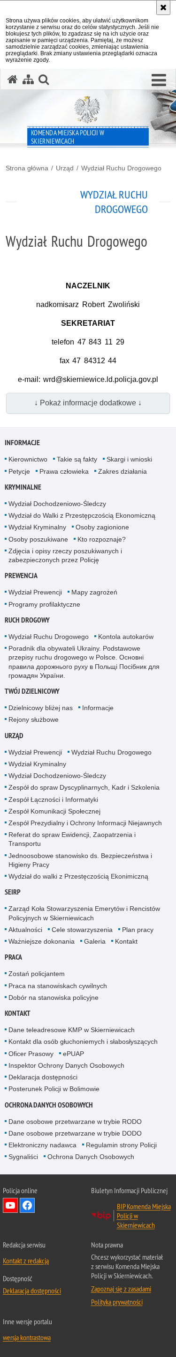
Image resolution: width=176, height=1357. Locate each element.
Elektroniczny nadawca (42, 1145)
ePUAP (73, 1053)
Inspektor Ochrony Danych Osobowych (66, 1065)
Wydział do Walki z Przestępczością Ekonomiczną (81, 515)
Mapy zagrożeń (94, 592)
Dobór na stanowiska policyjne (53, 997)
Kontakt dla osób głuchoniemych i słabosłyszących (83, 1041)
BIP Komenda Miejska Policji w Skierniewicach (144, 1216)
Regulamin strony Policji (121, 1145)
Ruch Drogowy (27, 620)
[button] (159, 80)
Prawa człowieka (64, 471)
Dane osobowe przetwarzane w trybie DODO (75, 1133)
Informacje (22, 442)
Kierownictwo (27, 459)
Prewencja (21, 575)
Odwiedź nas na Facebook (27, 1205)
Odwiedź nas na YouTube (10, 1205)
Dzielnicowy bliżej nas (40, 708)
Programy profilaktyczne (44, 604)
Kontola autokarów (125, 636)
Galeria (95, 941)
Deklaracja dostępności (42, 1077)
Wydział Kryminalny (37, 527)
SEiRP (13, 892)
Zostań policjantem (36, 973)
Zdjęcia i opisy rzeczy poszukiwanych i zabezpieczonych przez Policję (65, 555)
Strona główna (27, 168)
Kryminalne (23, 487)
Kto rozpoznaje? (101, 539)
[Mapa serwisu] (28, 79)
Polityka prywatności (117, 1301)
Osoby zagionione (102, 527)
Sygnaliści (23, 1156)
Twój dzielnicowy (32, 691)
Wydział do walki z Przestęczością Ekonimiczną (78, 876)
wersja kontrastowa (27, 1337)
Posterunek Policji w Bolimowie (53, 1089)
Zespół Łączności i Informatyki (53, 799)
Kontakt (126, 941)
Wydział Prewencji (35, 592)
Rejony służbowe (33, 719)
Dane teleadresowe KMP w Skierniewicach (71, 1030)
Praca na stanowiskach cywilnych (57, 986)
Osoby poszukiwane (38, 539)
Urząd (65, 168)
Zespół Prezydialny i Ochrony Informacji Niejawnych (85, 823)
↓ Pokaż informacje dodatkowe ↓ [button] (88, 403)
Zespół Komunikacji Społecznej (54, 811)
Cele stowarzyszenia (82, 929)
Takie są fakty (77, 459)
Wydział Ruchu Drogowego (121, 168)
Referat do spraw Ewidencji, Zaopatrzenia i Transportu (72, 839)
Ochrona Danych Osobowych (49, 1105)
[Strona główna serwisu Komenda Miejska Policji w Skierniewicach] (13, 79)
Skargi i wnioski (129, 459)
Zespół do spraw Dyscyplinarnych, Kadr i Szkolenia (84, 787)
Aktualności (25, 929)
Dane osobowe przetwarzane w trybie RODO (75, 1121)
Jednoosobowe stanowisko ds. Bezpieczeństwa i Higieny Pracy (80, 860)
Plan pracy (137, 929)
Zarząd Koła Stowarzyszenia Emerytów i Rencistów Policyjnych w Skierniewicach (84, 913)
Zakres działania (122, 471)
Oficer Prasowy (31, 1053)
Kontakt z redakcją (26, 1260)
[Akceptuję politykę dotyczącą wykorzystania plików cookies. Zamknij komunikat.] (163, 7)
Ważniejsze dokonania (41, 941)
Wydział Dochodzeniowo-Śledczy (57, 503)
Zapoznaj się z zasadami (121, 1288)
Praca (13, 957)
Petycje (19, 471)
